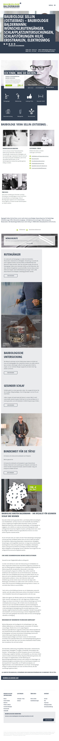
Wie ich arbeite (33, 698)
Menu (51, 5)
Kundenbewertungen (35, 700)
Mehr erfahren (48, 719)
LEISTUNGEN (20, 693)
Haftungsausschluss (48, 704)
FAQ (45, 700)
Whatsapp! (47, 51)
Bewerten (5, 702)
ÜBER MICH (33, 693)
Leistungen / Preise (20, 698)
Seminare (19, 700)
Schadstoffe (6, 710)
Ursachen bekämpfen (8, 706)
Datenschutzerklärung (48, 706)
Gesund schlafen (7, 700)
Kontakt (46, 693)
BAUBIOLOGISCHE (8, 693)
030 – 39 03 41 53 (33, 49)
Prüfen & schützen (7, 704)
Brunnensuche (6, 708)
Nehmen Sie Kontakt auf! (10, 678)
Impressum (46, 702)
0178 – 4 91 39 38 (32, 51)
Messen (5, 698)
